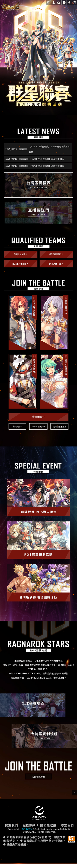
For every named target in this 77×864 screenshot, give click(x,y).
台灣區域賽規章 (38, 426)
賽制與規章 (17, 427)
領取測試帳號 (56, 254)
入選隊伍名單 (20, 254)
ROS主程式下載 (20, 264)
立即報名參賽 (38, 777)
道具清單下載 (56, 264)
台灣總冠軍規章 (59, 426)
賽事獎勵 (39, 417)
